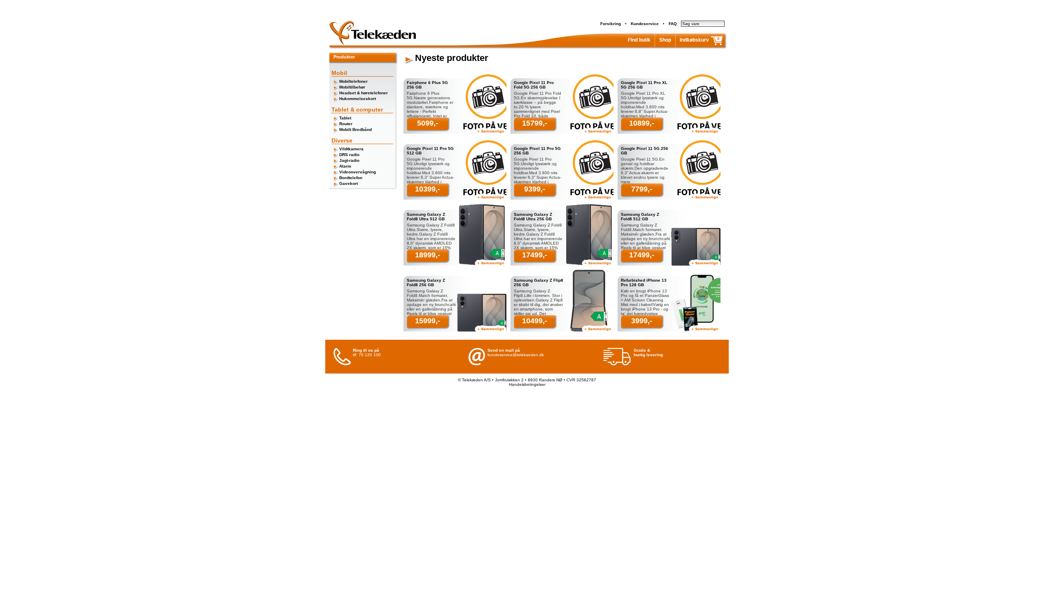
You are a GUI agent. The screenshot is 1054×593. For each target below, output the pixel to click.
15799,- (534, 123)
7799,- (641, 189)
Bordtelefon (350, 177)
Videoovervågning (357, 172)
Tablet (345, 118)
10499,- (534, 321)
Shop (665, 40)
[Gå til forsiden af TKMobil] (372, 44)
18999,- (427, 255)
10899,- (641, 123)
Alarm (345, 166)
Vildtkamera (351, 149)
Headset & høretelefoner (363, 93)
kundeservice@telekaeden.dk (515, 355)
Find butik (639, 40)
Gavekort (348, 183)
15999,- (427, 321)
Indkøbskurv (694, 40)
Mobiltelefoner (353, 81)
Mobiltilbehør (352, 87)
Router (345, 123)
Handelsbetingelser (527, 384)
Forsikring (610, 23)
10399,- (427, 189)
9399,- (534, 189)
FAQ (673, 23)
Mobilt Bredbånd (355, 129)
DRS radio (349, 154)
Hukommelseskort (357, 98)
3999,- (641, 321)
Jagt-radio (349, 160)
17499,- (534, 255)
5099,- (427, 123)
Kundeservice (645, 23)
